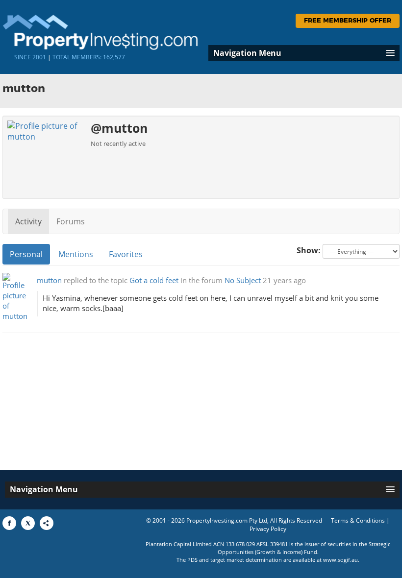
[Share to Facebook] (9, 523)
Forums (70, 221)
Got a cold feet (153, 280)
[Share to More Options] (46, 523)
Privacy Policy (268, 529)
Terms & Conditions (358, 520)
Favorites (126, 254)
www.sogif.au (340, 559)
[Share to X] (28, 523)
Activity (28, 221)
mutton (49, 280)
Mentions (75, 254)
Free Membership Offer (347, 21)
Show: (309, 250)
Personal (26, 254)
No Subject (243, 280)
